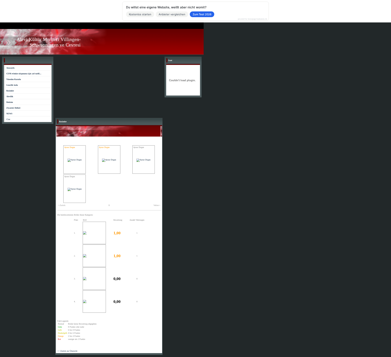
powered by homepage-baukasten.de (252, 19)
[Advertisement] (109, 87)
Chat (8, 119)
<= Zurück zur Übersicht (67, 351)
